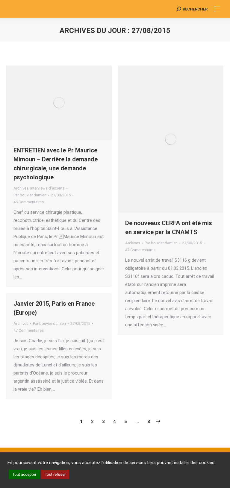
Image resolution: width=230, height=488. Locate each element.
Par (29, 195)
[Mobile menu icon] (217, 9)
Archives (20, 188)
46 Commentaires (28, 202)
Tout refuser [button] (55, 474)
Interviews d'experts (47, 188)
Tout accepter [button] (24, 474)
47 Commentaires (140, 250)
